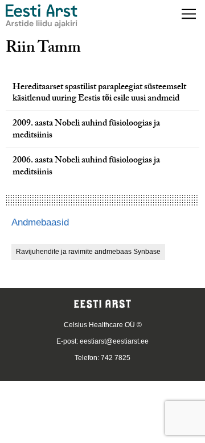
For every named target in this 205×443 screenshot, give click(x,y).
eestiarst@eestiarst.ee (114, 341)
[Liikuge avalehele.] (41, 16)
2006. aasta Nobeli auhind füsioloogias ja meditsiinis (86, 167)
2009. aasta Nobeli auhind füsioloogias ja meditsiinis (86, 130)
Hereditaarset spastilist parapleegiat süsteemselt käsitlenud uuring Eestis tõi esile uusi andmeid (99, 93)
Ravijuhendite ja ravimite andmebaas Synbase (88, 252)
